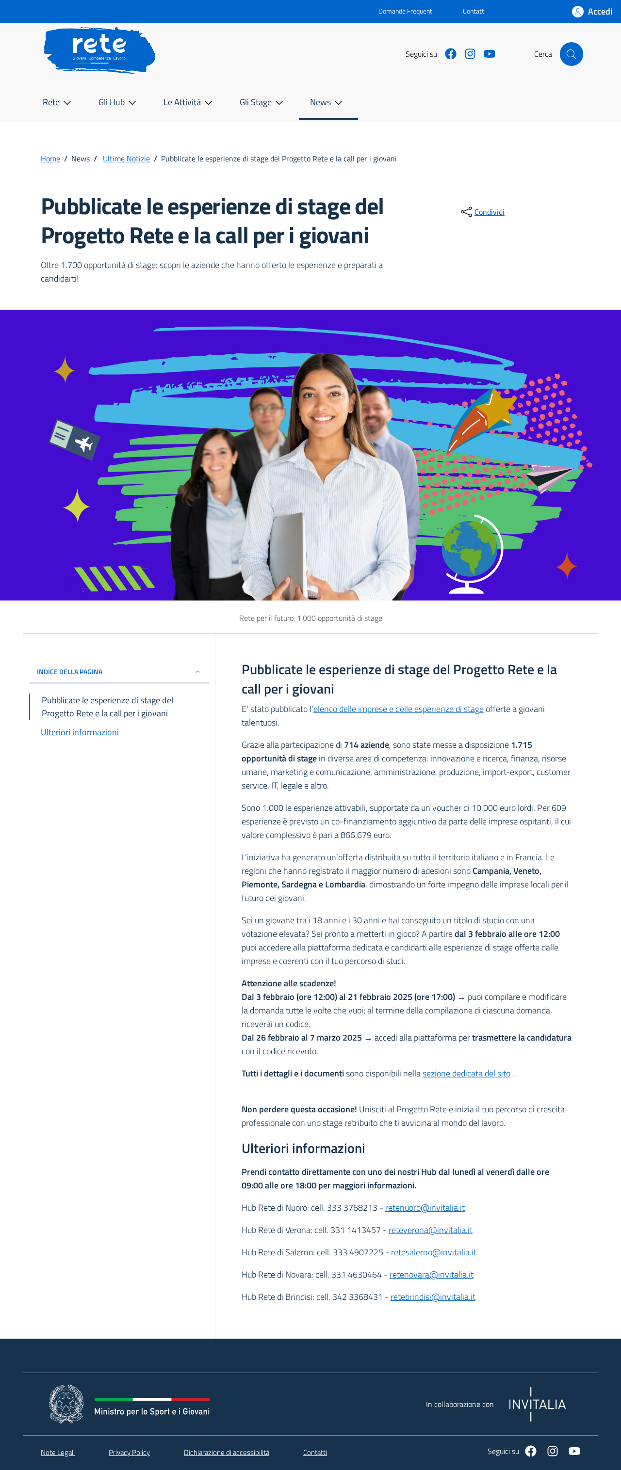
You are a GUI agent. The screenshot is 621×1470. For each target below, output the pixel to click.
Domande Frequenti (398, 11)
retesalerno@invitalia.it (433, 1252)
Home (50, 158)
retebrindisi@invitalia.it (433, 1296)
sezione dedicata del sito (466, 1073)
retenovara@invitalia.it (432, 1274)
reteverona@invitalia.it (431, 1229)
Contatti (474, 11)
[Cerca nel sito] (571, 53)
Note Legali (58, 1452)
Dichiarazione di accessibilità (226, 1452)
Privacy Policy (129, 1452)
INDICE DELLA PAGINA (69, 671)
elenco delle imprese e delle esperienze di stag (396, 708)
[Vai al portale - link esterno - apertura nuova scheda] (208, 11)
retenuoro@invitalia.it (425, 1207)
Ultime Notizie (126, 158)
